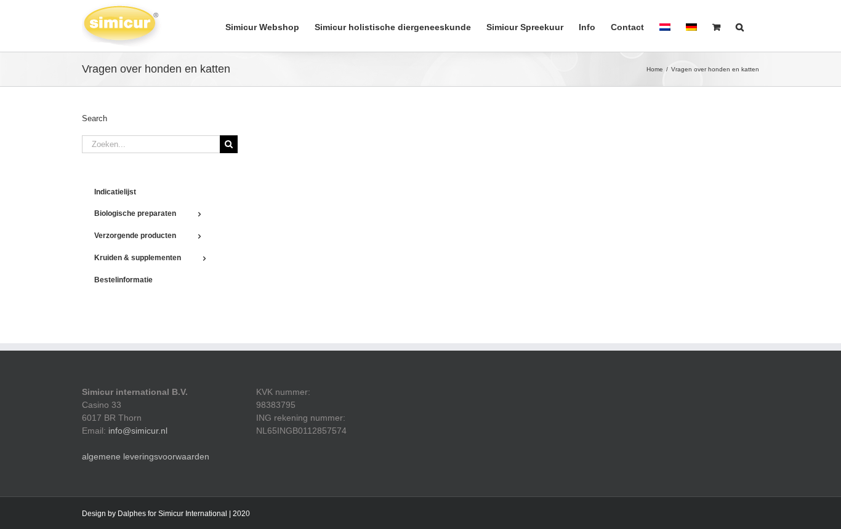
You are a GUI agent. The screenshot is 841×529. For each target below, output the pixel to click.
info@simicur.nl (137, 431)
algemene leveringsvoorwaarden (145, 456)
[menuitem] (664, 26)
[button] (740, 26)
